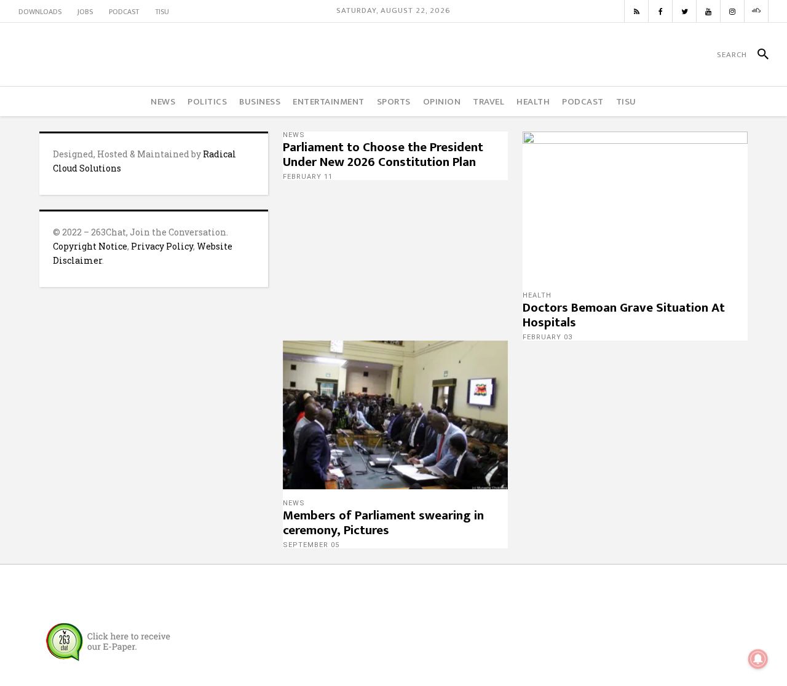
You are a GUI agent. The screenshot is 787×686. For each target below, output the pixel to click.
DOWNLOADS (39, 12)
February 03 (547, 337)
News (294, 135)
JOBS (85, 12)
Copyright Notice (90, 246)
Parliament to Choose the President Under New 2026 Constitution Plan (383, 154)
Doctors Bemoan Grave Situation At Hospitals (624, 315)
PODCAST (124, 12)
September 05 (311, 545)
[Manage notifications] (758, 659)
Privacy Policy (162, 246)
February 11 (308, 177)
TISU (162, 12)
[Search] (758, 55)
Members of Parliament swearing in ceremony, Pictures (383, 523)
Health (537, 295)
